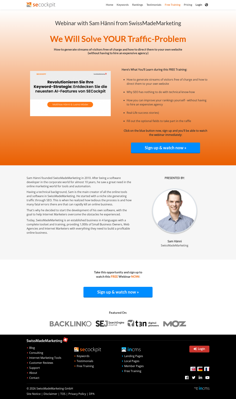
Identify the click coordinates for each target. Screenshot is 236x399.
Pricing (188, 4)
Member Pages (134, 366)
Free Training (172, 4)
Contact (34, 378)
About (33, 373)
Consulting (36, 353)
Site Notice (34, 394)
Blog (32, 348)
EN (193, 369)
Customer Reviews (41, 363)
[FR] (206, 369)
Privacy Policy (77, 394)
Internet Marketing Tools (45, 358)
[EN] (193, 369)
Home (109, 4)
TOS (62, 394)
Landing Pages (133, 356)
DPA (92, 394)
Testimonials (154, 4)
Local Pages (131, 361)
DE (199, 369)
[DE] (199, 369)
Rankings (137, 4)
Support (34, 368)
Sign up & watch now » (165, 147)
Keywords (123, 4)
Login (199, 4)
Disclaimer (50, 394)
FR (206, 369)
